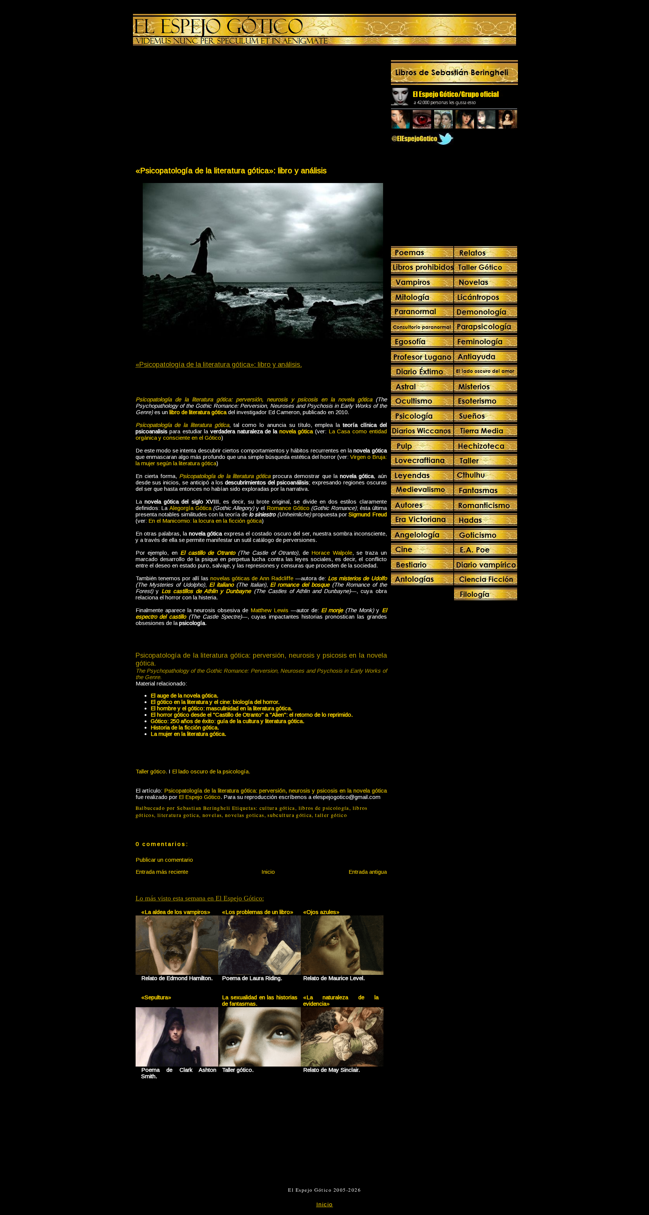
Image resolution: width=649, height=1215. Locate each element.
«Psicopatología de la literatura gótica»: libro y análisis (231, 170)
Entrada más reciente (162, 872)
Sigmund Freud (367, 514)
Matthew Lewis (269, 610)
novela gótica (296, 431)
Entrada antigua (368, 872)
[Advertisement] (198, 107)
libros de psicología (324, 808)
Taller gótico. (151, 771)
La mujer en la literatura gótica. (188, 734)
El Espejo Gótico (199, 797)
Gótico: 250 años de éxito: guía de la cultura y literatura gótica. (227, 721)
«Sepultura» (156, 997)
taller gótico (331, 815)
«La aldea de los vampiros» (175, 912)
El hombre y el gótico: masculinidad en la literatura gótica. (221, 708)
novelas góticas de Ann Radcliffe (251, 578)
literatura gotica (178, 815)
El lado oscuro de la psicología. (211, 771)
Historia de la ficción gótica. (185, 727)
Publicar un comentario (164, 859)
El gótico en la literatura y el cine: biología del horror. (215, 702)
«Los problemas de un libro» (257, 912)
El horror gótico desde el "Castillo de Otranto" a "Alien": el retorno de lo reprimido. (252, 714)
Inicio (268, 872)
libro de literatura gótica (197, 412)
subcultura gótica (289, 815)
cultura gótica (277, 808)
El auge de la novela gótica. (184, 695)
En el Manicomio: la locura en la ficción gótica (205, 520)
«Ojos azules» (321, 912)
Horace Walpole (331, 552)
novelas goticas (244, 815)
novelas (212, 815)
